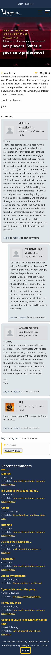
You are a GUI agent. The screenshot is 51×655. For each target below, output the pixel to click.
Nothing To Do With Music (16, 33)
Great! (5, 507)
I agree (25, 650)
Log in (6, 237)
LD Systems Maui (29, 327)
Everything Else (10, 37)
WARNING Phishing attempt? (27, 596)
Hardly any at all (11, 602)
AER (21, 402)
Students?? (8, 558)
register (17, 237)
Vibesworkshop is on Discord (27, 583)
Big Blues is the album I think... (19, 490)
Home (6, 30)
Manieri (6, 473)
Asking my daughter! (13, 575)
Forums (19, 30)
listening (6, 524)
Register (29, 3)
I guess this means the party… (19, 589)
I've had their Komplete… (16, 541)
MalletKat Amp (33, 248)
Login (20, 3)
